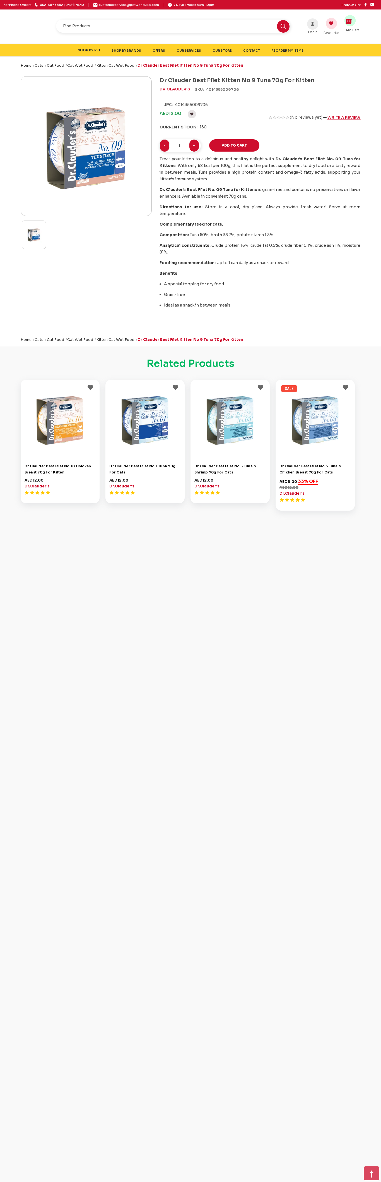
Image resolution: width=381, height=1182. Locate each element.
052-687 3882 (44, 5)
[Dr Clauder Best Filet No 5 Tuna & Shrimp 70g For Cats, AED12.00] (230, 419)
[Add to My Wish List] (90, 387)
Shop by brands (126, 50)
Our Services (189, 50)
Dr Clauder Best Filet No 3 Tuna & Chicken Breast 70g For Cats (310, 468)
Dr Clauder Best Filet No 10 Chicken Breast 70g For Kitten (58, 468)
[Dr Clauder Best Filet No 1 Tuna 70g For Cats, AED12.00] (145, 419)
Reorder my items (287, 50)
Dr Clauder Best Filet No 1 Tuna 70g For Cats (142, 468)
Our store (222, 50)
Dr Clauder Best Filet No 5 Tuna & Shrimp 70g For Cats (225, 468)
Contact (251, 50)
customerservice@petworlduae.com (129, 5)
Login (312, 32)
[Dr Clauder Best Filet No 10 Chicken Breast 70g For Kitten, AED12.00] (60, 419)
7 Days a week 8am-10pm (193, 5)
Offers (159, 50)
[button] (341, 117)
